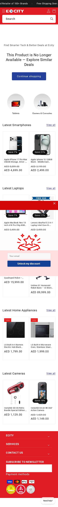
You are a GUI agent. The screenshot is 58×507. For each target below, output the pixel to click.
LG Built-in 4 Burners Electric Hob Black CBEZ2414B (13, 346)
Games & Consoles (42, 113)
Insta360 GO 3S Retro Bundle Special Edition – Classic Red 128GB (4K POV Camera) (15, 409)
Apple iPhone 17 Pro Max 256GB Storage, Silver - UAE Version (15, 160)
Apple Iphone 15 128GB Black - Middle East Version (41, 160)
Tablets (15, 113)
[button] (3, 11)
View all (50, 125)
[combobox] (29, 19)
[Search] (52, 19)
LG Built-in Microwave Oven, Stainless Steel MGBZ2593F (41, 346)
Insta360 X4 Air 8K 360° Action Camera (42, 409)
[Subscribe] (48, 468)
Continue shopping (29, 76)
